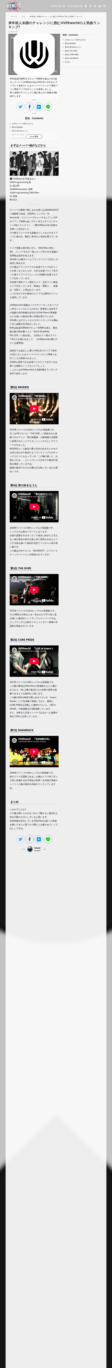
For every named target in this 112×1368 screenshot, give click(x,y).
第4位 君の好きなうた (20, 131)
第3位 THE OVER (18, 135)
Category (56, 6)
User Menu (73, 6)
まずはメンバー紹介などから (22, 123)
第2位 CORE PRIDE (19, 138)
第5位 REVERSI (17, 127)
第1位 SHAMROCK (71, 58)
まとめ (67, 62)
